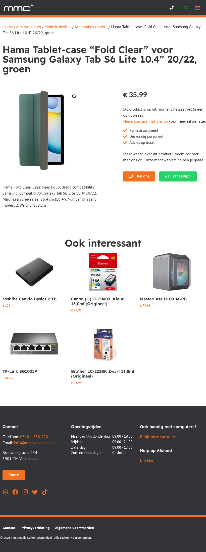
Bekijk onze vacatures (158, 436)
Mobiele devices (57, 26)
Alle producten (28, 26)
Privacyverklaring (35, 528)
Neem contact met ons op (145, 121)
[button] (198, 8)
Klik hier (146, 460)
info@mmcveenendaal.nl (35, 442)
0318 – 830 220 (34, 436)
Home (8, 26)
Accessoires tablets (91, 26)
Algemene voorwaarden (74, 528)
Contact (9, 528)
